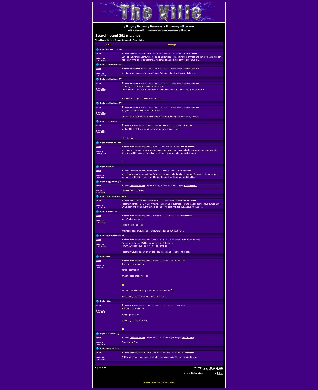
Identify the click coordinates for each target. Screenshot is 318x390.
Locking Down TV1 (114, 64)
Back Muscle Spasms (115, 235)
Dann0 (98, 53)
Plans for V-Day (112, 334)
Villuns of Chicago (114, 49)
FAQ (130, 27)
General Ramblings (137, 53)
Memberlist (156, 27)
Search (142, 27)
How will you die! (113, 143)
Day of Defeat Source (138, 68)
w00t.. (108, 256)
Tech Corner (134, 200)
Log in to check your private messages (160, 30)
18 (217, 368)
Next (221, 368)
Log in (185, 30)
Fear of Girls (111, 121)
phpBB (154, 382)
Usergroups (173, 27)
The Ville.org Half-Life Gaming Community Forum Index (119, 40)
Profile (135, 30)
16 (211, 368)
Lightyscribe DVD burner (116, 196)
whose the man (112, 348)
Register (188, 27)
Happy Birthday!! (113, 182)
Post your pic (111, 211)
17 (214, 368)
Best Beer (110, 167)
